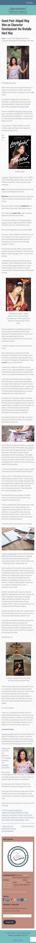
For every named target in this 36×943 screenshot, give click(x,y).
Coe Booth (12, 107)
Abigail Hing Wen (10, 83)
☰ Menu (29, 3)
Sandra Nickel (24, 107)
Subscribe (9, 922)
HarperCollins (20, 171)
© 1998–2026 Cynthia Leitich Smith (18, 933)
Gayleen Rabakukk (16, 880)
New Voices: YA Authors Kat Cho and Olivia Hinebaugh (9, 828)
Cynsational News (27, 826)
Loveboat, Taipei (7, 177)
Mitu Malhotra (8, 885)
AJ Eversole (21, 882)
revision (21, 817)
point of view (6, 817)
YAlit (27, 820)
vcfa (3, 820)
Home (4, 38)
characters (5, 815)
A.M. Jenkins (29, 448)
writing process (19, 820)
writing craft (9, 820)
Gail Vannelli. (7, 887)
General (11, 810)
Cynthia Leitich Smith (9, 554)
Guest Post (18, 810)
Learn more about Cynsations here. (15, 892)
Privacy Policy (18, 940)
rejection (14, 817)
